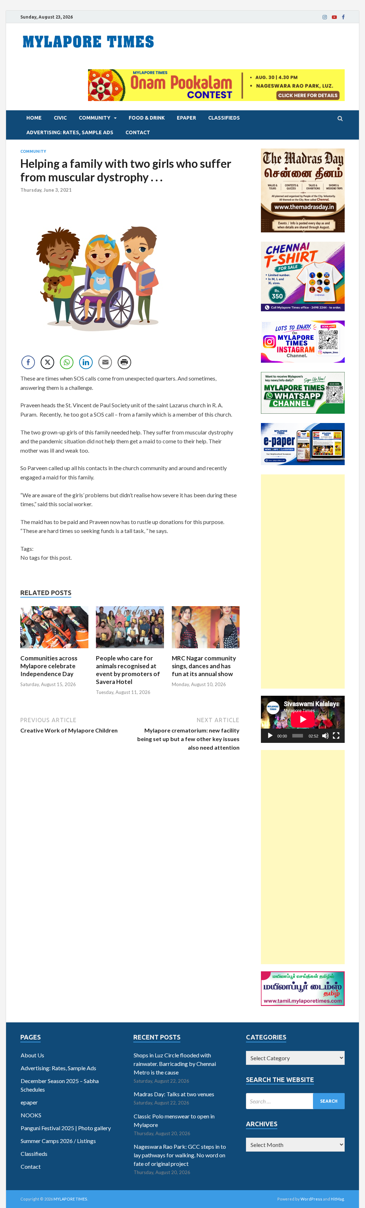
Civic (60, 118)
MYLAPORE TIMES (70, 1199)
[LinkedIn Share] (86, 362)
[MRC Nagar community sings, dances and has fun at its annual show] (206, 649)
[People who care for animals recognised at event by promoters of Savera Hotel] (130, 649)
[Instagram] (325, 17)
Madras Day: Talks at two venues (174, 1094)
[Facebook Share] (28, 362)
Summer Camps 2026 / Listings (58, 1140)
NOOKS (31, 1115)
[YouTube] (334, 17)
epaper (186, 118)
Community (94, 118)
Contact (137, 132)
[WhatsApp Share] (66, 362)
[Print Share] (124, 362)
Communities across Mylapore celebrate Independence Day (48, 666)
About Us (32, 1055)
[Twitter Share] (47, 362)
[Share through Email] (105, 362)
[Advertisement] (303, 581)
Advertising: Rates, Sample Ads (69, 132)
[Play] (270, 735)
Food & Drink (147, 118)
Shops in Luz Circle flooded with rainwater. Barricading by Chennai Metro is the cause (175, 1064)
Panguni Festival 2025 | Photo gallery (66, 1127)
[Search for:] (295, 1101)
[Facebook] (343, 17)
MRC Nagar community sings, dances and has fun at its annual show (204, 666)
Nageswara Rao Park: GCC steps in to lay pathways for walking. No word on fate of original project (180, 1155)
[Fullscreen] (336, 735)
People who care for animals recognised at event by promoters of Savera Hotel (128, 669)
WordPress (311, 1199)
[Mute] (325, 735)
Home (34, 118)
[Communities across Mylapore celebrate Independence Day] (54, 649)
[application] (303, 719)
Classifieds (224, 118)
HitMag (337, 1199)
